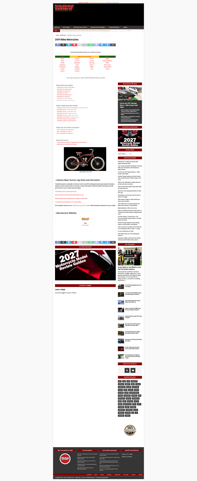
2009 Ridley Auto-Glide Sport (63, 96)
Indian (107, 63)
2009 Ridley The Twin (61, 111)
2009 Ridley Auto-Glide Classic (63, 91)
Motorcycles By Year (80, 27)
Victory (62, 71)
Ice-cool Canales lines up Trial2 (125, 231)
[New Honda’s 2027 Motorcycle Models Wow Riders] (121, 341)
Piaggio (77, 67)
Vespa (107, 69)
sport (139, 404)
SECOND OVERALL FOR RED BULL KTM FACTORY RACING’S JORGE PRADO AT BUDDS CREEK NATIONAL (129, 218)
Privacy (102, 474)
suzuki (135, 410)
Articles (57, 27)
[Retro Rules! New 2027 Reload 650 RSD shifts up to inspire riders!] (121, 325)
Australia (121, 384)
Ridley (91, 67)
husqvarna (127, 395)
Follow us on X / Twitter (127, 454)
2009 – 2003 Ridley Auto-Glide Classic (65, 129)
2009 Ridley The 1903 (61, 115)
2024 (128, 381)
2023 (124, 381)
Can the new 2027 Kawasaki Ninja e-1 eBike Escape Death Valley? (129, 105)
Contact (134, 474)
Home (57, 35)
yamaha (128, 415)
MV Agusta (62, 67)
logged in (64, 292)
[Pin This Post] (74, 45)
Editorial (109, 474)
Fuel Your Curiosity (130, 244)
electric (131, 390)
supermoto (121, 410)
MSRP (120, 401)
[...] (124, 280)
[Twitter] (127, 370)
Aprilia (62, 59)
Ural (91, 69)
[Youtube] (133, 370)
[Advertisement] (110, 15)
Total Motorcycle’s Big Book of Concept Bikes (68, 202)
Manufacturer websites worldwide (67, 144)
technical (121, 412)
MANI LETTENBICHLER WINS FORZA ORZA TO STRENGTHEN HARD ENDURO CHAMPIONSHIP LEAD (130, 212)
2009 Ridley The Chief (62, 113)
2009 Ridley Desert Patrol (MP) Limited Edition (67, 107)
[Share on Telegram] (102, 45)
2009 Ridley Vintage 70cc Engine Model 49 (66, 120)
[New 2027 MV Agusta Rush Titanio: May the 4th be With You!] (121, 302)
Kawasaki (62, 65)
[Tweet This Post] (63, 45)
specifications (127, 404)
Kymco (92, 65)
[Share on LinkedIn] (69, 45)
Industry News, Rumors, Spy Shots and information (72, 142)
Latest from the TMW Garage (130, 83)
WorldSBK (121, 415)
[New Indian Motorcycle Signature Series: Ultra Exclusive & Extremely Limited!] (121, 356)
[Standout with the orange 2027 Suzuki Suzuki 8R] (121, 317)
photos (136, 401)
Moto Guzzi (107, 65)
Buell (62, 61)
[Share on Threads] (113, 45)
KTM (77, 65)
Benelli (77, 59)
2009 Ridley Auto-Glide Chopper (64, 94)
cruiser (129, 387)
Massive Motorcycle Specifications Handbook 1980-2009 (71, 198)
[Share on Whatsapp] (91, 45)
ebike (125, 390)
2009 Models (63, 35)
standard (121, 407)
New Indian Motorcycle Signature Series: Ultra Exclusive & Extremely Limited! (132, 356)
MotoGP (129, 398)
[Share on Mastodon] (96, 45)
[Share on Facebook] (58, 45)
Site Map (140, 474)
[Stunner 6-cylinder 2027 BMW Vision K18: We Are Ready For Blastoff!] (121, 310)
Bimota (92, 59)
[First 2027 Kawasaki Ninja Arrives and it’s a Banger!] (121, 286)
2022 (120, 381)
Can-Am (77, 61)
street (127, 407)
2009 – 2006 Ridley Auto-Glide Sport (65, 133)
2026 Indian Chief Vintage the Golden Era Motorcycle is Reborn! (85, 468)
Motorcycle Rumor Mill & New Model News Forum (69, 195)
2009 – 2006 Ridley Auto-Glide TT (64, 131)
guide (126, 392)
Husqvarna (77, 63)
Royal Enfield (107, 67)
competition (122, 387)
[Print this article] (85, 45)
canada (138, 384)
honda (120, 395)
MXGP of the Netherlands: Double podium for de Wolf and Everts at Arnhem (109, 466)
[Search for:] (134, 30)
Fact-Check (125, 474)
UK (132, 412)
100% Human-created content (112, 2)
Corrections (117, 474)
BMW (107, 59)
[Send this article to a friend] (80, 45)
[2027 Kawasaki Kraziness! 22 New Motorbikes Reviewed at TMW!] (121, 333)
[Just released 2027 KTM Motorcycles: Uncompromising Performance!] (121, 294)
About (95, 474)
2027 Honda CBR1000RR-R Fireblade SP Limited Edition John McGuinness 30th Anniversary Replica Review (130, 167)
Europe (136, 390)
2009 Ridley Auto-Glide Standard (64, 89)
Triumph (77, 69)
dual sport (135, 387)
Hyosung (91, 63)
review (120, 404)
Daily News (66, 27)
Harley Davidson (107, 61)
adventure (134, 381)
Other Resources (114, 27)
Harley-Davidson (134, 392)
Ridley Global (85, 225)
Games (125, 27)
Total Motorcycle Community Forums (65, 191)
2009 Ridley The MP (61, 109)
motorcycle (136, 398)
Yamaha (77, 71)
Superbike (133, 407)
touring (128, 412)
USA (136, 412)
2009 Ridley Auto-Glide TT (62, 93)
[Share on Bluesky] (107, 45)
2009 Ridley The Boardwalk (63, 117)
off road (130, 401)
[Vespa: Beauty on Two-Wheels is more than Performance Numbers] (130, 256)
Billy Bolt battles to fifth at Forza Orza (127, 208)
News (124, 401)
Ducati (92, 61)
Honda (62, 63)
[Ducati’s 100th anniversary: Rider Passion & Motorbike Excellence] (121, 349)
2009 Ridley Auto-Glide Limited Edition (65, 87)
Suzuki (62, 69)
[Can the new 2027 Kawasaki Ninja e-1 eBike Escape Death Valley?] (130, 99)
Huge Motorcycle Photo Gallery (81, 205)
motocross (121, 398)
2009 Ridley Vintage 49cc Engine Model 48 (66, 118)
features (121, 392)
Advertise (89, 474)
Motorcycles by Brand (97, 27)
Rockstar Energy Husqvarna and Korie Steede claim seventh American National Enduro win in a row (129, 178)
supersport (129, 410)
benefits (128, 384)
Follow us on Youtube (127, 456)
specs (134, 404)
